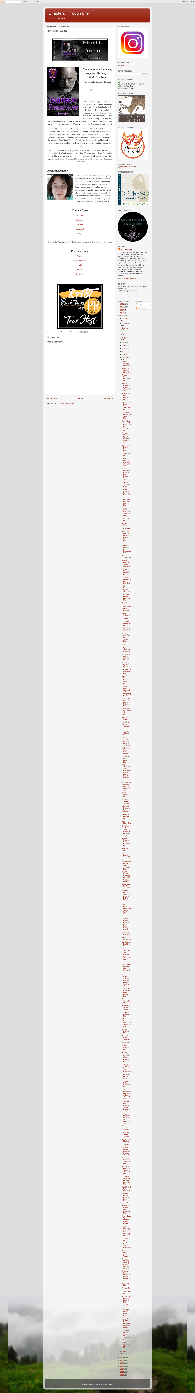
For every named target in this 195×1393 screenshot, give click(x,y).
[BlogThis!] (81, 332)
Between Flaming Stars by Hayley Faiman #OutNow (126, 1263)
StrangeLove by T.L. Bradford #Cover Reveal (126, 1219)
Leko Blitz (125, 1305)
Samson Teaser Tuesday (125, 801)
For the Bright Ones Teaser (125, 1253)
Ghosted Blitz (125, 849)
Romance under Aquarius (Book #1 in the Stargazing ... (126, 722)
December (126, 318)
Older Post (107, 398)
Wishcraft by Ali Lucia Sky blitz (126, 1007)
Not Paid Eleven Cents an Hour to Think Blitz (126, 1151)
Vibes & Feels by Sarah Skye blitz (126, 563)
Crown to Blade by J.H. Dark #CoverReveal (126, 462)
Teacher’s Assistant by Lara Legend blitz (126, 1180)
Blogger (110, 1384)
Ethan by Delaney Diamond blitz (126, 1084)
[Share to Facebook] (85, 332)
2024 (122, 310)
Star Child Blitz (125, 1284)
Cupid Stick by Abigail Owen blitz (126, 944)
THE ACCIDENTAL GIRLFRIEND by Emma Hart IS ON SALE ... (126, 772)
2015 (122, 1375)
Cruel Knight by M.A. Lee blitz (126, 664)
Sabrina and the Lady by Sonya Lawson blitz (126, 501)
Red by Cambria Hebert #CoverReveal (126, 387)
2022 (122, 316)
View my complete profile (127, 278)
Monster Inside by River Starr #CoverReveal (126, 511)
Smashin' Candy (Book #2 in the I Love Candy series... (126, 924)
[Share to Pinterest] (87, 332)
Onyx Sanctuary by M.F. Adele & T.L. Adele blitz (126, 864)
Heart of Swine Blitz (126, 938)
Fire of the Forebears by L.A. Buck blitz (126, 580)
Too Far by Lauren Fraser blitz (125, 759)
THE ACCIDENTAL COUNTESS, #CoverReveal (126, 954)
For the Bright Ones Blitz (126, 855)
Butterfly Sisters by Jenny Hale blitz (126, 526)
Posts (139, 304)
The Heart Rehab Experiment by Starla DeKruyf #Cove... (126, 1322)
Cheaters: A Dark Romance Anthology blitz (126, 405)
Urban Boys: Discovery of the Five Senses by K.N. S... (126, 1022)
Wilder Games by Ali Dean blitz (126, 1345)
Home (81, 398)
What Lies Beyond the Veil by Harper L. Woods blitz (126, 536)
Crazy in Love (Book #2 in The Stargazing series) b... (126, 691)
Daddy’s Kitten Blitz (126, 822)
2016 (122, 1372)
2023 (122, 313)
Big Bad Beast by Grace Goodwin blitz (126, 841)
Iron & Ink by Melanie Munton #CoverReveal (126, 786)
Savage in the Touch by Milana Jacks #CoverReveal (126, 1118)
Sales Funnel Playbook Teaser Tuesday (126, 1142)
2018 (122, 1366)
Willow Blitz (126, 1042)
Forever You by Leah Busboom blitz (126, 572)
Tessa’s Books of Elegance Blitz (126, 377)
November (126, 323)
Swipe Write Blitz (126, 454)
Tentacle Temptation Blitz (126, 484)
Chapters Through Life (68, 13)
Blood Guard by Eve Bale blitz (126, 1188)
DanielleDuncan (126, 249)
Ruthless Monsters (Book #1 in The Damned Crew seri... (126, 474)
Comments (141, 308)
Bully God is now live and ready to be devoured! (126, 606)
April (124, 351)
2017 (122, 1369)
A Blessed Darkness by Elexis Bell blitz (126, 809)
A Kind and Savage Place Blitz (126, 363)
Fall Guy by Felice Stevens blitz (126, 657)
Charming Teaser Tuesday (125, 1134)
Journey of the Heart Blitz (126, 816)
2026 (122, 304)
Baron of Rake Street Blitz (126, 1037)
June (124, 345)
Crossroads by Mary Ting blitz (126, 886)
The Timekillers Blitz (126, 1001)
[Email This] (79, 332)
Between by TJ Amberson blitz (126, 1290)
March (124, 354)
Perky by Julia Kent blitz (126, 1047)
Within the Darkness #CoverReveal (126, 1160)
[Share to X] (83, 332)
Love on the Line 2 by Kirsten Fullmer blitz (126, 702)
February (125, 357)
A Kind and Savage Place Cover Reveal (125, 1311)
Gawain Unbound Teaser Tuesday (126, 616)
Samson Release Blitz (125, 1031)
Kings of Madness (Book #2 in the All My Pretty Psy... (126, 1230)
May (124, 348)
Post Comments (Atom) (65, 403)
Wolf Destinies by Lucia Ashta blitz (126, 588)
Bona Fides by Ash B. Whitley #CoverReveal (126, 1170)
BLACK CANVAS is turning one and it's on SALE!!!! (126, 876)
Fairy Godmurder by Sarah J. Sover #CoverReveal (126, 1094)
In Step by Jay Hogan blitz (126, 1014)
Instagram (121, 65)
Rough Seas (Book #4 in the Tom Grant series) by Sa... (126, 425)
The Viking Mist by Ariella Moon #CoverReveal (126, 1335)
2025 (122, 307)
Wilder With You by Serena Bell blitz (126, 750)
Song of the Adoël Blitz (126, 557)
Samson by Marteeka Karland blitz (126, 1299)
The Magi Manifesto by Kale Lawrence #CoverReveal (126, 437)
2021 (122, 1357)
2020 (122, 1360)
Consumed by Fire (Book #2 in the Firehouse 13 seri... (126, 1198)
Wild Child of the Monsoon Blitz (126, 396)
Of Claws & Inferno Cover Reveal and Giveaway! (126, 1243)
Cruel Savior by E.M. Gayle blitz (126, 1076)
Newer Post (53, 398)
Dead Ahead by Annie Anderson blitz (126, 597)
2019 (122, 1363)
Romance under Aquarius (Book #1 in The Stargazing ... (126, 896)
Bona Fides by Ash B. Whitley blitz (126, 448)
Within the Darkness (126, 933)
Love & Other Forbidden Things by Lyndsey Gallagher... (126, 910)
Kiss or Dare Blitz (126, 519)
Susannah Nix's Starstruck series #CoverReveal (126, 1275)
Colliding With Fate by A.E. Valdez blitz (126, 637)
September (126, 333)
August (124, 338)
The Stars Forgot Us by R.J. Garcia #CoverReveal (126, 626)
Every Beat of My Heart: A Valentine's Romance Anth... (126, 1106)
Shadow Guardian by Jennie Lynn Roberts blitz (126, 1056)
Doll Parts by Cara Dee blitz (126, 671)
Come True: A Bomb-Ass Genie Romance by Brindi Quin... (126, 830)
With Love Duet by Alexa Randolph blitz (126, 1209)
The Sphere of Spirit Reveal (126, 733)
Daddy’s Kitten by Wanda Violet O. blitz (126, 679)
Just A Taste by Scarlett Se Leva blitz (126, 711)
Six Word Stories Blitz (125, 794)
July (123, 342)
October (125, 328)
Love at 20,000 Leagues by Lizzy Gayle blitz (126, 741)
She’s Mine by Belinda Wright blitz (126, 415)
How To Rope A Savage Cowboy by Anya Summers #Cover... (126, 980)
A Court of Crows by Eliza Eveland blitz (126, 992)
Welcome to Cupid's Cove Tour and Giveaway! (126, 1067)
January (125, 1351)
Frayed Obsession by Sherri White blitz (126, 492)
